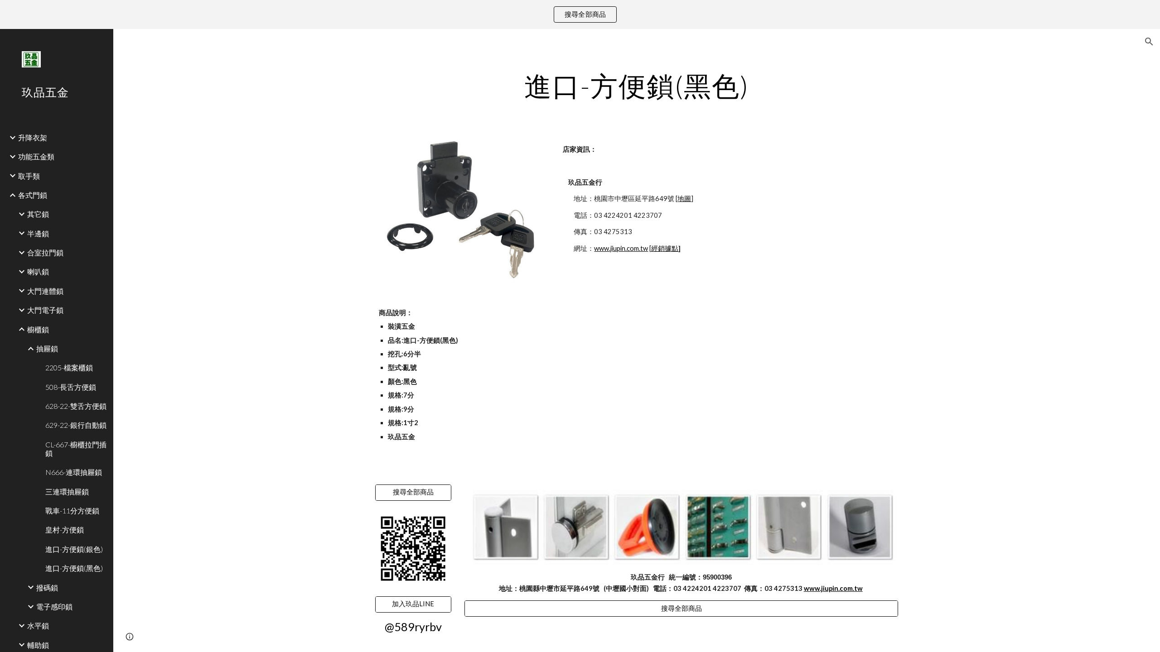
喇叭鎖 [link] (38, 271)
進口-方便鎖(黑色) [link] (74, 568)
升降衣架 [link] (32, 137)
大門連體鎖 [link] (45, 291)
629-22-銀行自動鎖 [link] (75, 425)
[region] (580, 14)
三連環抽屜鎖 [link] (67, 491)
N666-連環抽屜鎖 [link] (73, 472)
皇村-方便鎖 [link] (64, 529)
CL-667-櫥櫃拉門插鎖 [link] (75, 448)
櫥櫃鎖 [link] (38, 329)
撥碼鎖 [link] (47, 587)
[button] (1149, 42)
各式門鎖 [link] (32, 195)
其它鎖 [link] (38, 214)
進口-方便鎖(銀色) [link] (74, 549)
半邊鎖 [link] (38, 233)
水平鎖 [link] (38, 625)
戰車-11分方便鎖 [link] (72, 510)
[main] (636, 85)
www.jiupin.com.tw (621, 248)
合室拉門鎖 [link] (45, 252)
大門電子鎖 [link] (45, 310)
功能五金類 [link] (36, 156)
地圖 (684, 198)
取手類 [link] (29, 176)
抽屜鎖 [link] (47, 348)
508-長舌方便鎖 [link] (70, 387)
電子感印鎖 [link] (54, 606)
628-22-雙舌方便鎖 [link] (75, 406)
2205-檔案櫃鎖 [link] (69, 367)
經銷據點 (664, 248)
